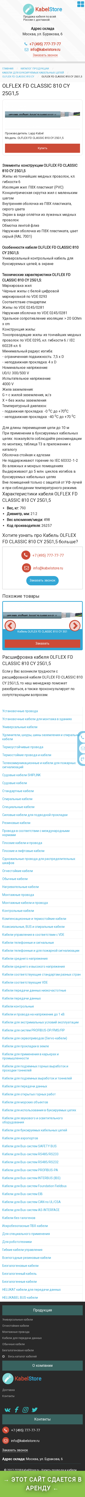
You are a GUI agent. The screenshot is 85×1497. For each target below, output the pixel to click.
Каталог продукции (35, 68)
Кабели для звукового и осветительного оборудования (32, 1120)
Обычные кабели (15, 879)
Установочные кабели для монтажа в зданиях (37, 719)
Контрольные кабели (18, 911)
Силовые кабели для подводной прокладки (35, 815)
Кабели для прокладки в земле (25, 1046)
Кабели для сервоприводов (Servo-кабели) (34, 1038)
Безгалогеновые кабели (20, 1265)
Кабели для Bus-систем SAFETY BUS (29, 1146)
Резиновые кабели (16, 823)
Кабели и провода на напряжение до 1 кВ (33, 1014)
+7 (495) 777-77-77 (45, 44)
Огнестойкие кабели (17, 871)
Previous (10, 625)
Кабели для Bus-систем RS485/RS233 (30, 1154)
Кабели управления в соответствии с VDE (33, 934)
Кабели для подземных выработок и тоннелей (37, 1078)
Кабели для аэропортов (20, 1138)
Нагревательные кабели (20, 887)
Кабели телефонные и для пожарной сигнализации (40, 950)
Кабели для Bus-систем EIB (22, 1194)
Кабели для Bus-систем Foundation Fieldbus (34, 1186)
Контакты (8, 1396)
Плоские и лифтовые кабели (23, 851)
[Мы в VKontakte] (6, 1409)
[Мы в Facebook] (15, 1409)
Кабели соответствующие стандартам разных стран (41, 974)
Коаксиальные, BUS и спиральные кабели (33, 926)
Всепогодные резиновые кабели (26, 1258)
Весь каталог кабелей (22, 1356)
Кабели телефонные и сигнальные (28, 942)
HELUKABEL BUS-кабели (20, 1297)
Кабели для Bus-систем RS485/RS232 (30, 1162)
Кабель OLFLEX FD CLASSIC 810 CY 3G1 (42, 631)
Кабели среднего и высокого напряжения (33, 966)
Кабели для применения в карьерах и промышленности (30, 1056)
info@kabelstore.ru (45, 49)
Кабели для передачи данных (24, 1086)
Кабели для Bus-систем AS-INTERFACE (31, 1210)
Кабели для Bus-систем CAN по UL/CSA (31, 1202)
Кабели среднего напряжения (25, 958)
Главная (7, 68)
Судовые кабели (14, 783)
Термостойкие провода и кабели (26, 755)
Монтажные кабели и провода (25, 903)
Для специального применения (26, 1234)
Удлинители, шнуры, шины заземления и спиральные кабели (42, 737)
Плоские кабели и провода (22, 843)
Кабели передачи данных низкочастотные (34, 990)
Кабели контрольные (18, 1006)
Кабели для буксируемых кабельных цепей (33, 72)
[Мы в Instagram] (24, 1409)
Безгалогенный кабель (19, 1273)
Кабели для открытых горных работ (29, 1094)
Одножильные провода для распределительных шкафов (38, 861)
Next (74, 625)
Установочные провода (20, 711)
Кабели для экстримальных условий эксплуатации (40, 1022)
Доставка (8, 1390)
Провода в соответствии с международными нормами (36, 833)
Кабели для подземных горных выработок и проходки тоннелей (35, 1068)
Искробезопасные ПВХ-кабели (25, 1226)
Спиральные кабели (17, 799)
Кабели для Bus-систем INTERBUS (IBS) (31, 1178)
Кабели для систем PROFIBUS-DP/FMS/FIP (33, 1030)
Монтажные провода (18, 895)
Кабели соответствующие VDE (25, 982)
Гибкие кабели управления (22, 1250)
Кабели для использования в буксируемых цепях (39, 1110)
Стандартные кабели (18, 791)
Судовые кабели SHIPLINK (21, 775)
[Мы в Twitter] (34, 1409)
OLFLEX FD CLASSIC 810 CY (18, 76)
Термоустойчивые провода (22, 747)
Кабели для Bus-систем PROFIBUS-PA (30, 1170)
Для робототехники (17, 1242)
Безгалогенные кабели (19, 1281)
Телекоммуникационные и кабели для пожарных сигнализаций (39, 765)
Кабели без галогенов (18, 1218)
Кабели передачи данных (21, 998)
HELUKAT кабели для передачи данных (31, 1289)
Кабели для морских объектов (25, 1102)
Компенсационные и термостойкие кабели (34, 919)
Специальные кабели (18, 807)
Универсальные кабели (19, 727)
